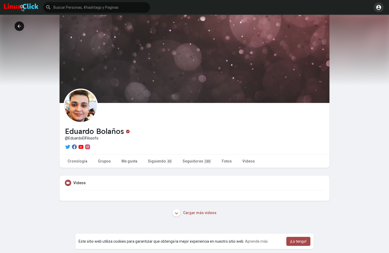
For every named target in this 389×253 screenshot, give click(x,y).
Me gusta (129, 161)
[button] (96, 7)
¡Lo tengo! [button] (298, 241)
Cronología (77, 161)
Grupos (104, 161)
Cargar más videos (199, 213)
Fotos (227, 161)
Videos (248, 161)
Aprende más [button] (256, 241)
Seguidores (196, 161)
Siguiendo (159, 161)
